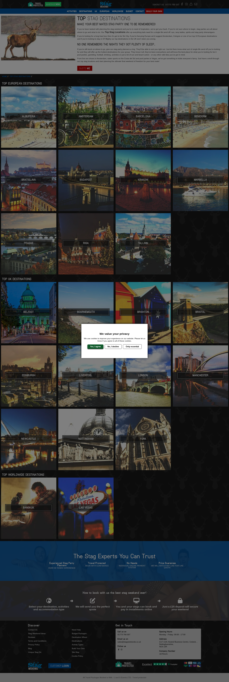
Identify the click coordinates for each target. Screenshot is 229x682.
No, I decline (113, 346)
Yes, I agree (95, 346)
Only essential (132, 346)
